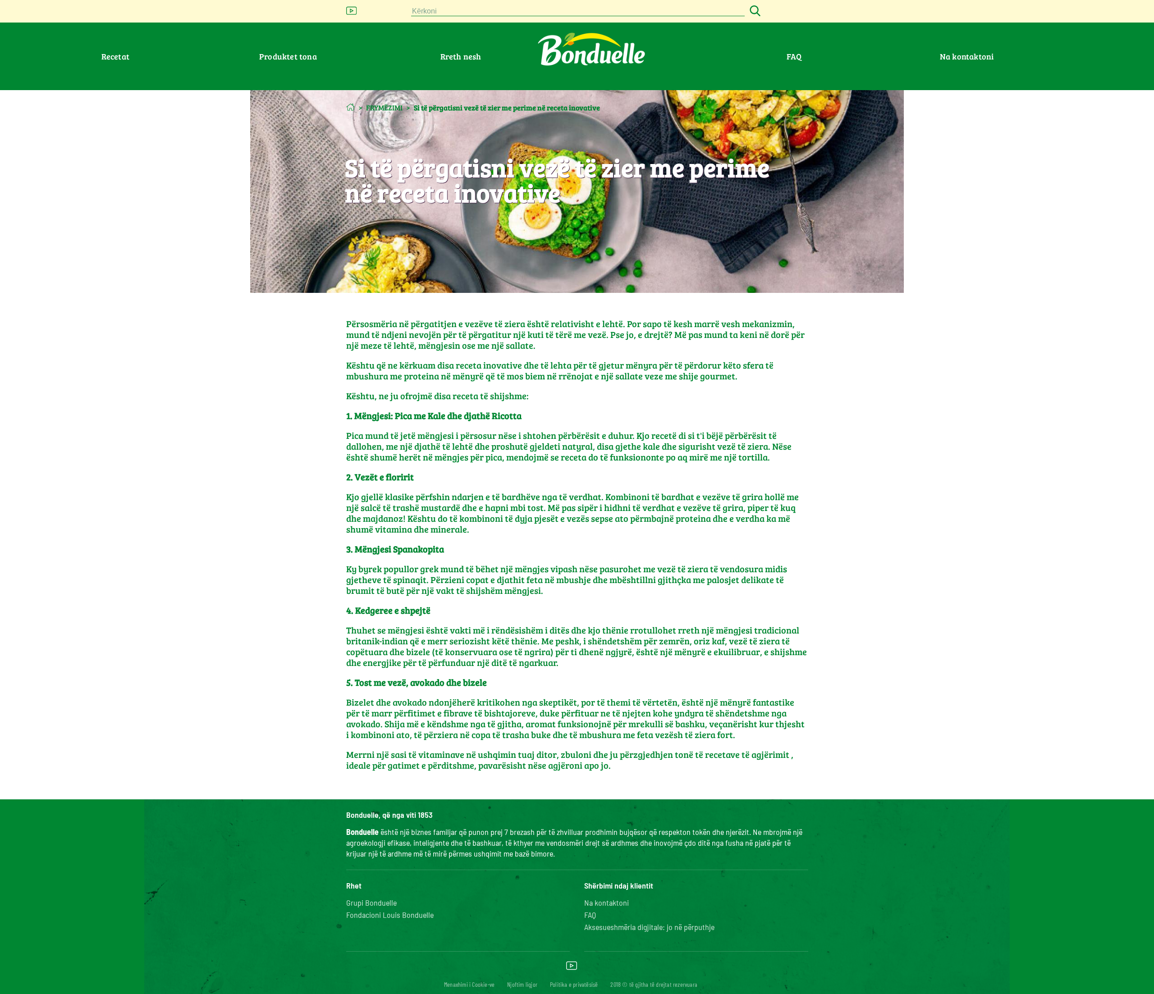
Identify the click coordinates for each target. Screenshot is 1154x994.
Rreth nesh (460, 56)
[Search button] (754, 11)
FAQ (794, 56)
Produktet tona (288, 56)
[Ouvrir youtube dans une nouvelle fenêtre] (351, 13)
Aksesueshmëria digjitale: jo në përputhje (649, 927)
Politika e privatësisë (574, 984)
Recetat (115, 56)
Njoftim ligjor (522, 984)
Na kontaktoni (967, 56)
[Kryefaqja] (350, 107)
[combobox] (578, 11)
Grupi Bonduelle (371, 902)
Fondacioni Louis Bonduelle (390, 915)
